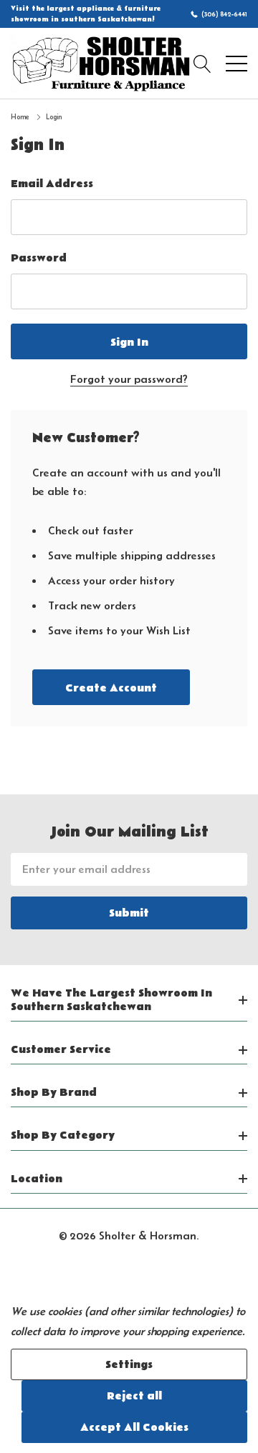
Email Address (52, 183)
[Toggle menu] (236, 63)
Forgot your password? (129, 379)
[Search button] (202, 64)
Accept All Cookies (134, 1427)
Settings (129, 1364)
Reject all (134, 1396)
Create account (111, 688)
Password (39, 258)
